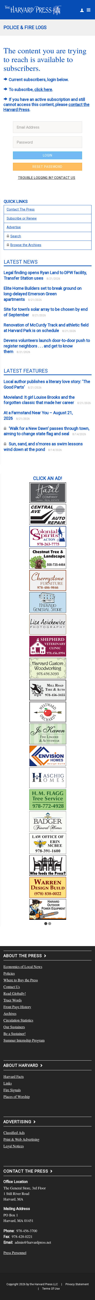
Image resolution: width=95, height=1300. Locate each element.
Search (15, 236)
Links (7, 1083)
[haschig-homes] (47, 777)
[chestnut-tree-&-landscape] (47, 558)
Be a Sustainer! (14, 1033)
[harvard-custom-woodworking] (47, 667)
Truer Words (12, 1000)
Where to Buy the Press (20, 979)
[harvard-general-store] (47, 601)
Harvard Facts (13, 1076)
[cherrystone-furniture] (47, 579)
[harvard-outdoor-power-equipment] (47, 908)
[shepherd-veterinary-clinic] (47, 645)
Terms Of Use (51, 1288)
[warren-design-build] (47, 887)
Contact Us (11, 986)
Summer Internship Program (24, 1040)
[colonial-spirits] (47, 536)
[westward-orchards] (47, 711)
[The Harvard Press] (33, 9)
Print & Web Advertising (21, 1139)
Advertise (14, 227)
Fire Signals (12, 1089)
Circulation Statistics (18, 1020)
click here (43, 89)
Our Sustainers (14, 1026)
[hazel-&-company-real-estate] (47, 492)
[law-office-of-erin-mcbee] (47, 843)
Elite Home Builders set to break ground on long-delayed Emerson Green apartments (43, 294)
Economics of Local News (22, 966)
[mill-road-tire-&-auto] (47, 689)
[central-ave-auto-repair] (47, 514)
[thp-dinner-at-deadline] (47, 865)
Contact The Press (21, 209)
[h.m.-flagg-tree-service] (47, 799)
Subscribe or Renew (22, 218)
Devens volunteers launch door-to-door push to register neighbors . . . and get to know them (47, 346)
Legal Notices (13, 1145)
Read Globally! (14, 993)
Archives (9, 1013)
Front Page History (17, 1006)
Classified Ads (14, 1132)
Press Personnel (14, 1252)
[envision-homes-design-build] (47, 755)
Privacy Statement (77, 1284)
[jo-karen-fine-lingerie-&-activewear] (47, 733)
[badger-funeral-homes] (47, 821)
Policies (9, 973)
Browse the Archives (25, 245)
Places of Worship (16, 1096)
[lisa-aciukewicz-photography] (47, 623)
